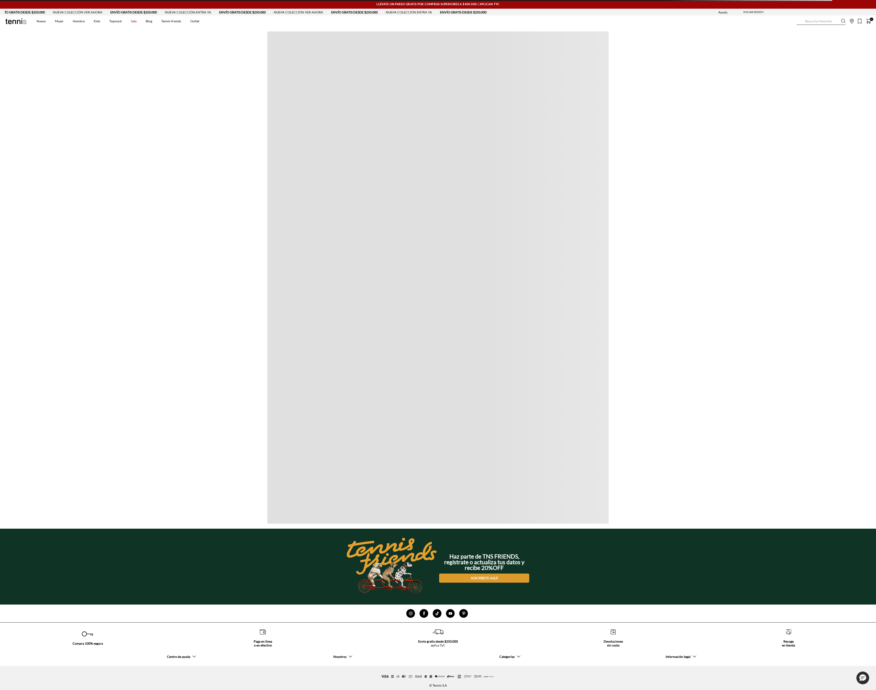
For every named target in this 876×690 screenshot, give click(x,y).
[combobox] (821, 21)
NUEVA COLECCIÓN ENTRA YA (156, 12)
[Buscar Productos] (800, 21)
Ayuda (722, 12)
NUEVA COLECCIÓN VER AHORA (45, 12)
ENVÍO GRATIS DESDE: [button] (617, 108)
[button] (862, 678)
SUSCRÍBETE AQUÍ (484, 578)
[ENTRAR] (744, 12)
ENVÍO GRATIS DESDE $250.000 (101, 12)
